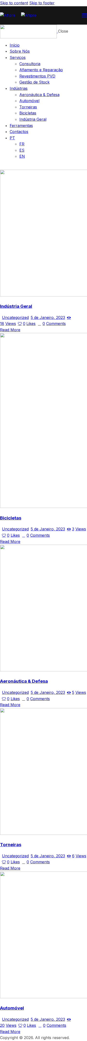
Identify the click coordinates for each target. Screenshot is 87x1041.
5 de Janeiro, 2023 (48, 317)
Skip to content (14, 2)
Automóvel (12, 1008)
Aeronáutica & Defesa (24, 681)
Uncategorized (15, 317)
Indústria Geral (16, 306)
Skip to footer (42, 2)
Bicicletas (10, 518)
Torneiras (10, 844)
